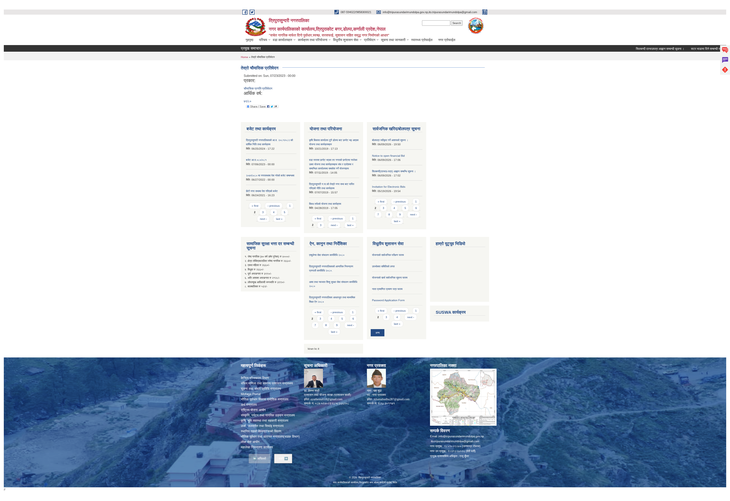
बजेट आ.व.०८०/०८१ (256, 159)
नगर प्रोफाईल (446, 40)
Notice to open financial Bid (388, 155)
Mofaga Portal (251, 394)
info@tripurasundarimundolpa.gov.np (461, 436)
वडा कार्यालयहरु (282, 40)
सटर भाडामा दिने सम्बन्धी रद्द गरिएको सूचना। (689, 48)
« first (255, 205)
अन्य (377, 332)
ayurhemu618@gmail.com (326, 399)
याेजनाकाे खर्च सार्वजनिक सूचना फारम (389, 277)
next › (263, 218)
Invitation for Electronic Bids (388, 186)
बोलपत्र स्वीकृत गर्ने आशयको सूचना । (390, 140)
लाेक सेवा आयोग (250, 442)
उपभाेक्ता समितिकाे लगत (383, 266)
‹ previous (274, 205)
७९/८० (247, 101)
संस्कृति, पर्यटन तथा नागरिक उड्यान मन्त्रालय (268, 415)
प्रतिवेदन (369, 40)
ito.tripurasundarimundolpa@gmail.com (455, 441)
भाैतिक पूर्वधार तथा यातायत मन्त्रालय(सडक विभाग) (270, 436)
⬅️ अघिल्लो (259, 458)
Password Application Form (388, 300)
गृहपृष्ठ (249, 40)
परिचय (263, 40)
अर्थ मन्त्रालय (249, 405)
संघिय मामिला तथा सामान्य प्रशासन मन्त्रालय (267, 383)
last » (279, 218)
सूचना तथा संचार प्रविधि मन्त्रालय (261, 389)
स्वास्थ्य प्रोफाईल (421, 40)
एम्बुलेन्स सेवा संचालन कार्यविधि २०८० (326, 254)
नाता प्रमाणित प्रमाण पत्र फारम (387, 289)
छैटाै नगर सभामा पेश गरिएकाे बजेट (262, 191)
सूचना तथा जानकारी (393, 40)
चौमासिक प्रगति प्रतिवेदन (258, 88)
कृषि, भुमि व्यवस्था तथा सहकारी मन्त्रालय (264, 420)
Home (244, 57)
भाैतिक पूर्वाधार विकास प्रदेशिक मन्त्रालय (264, 399)
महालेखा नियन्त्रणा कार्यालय (257, 447)
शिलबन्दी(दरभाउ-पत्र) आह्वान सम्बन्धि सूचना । (394, 171)
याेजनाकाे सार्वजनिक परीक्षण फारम (388, 254)
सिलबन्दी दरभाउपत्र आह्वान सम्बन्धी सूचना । (634, 48)
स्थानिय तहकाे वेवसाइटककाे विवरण (261, 431)
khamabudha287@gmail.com (391, 399)
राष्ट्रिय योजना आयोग (253, 410)
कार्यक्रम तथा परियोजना (312, 40)
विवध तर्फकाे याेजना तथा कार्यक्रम (325, 203)
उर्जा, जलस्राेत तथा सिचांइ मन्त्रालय (262, 426)
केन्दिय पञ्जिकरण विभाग (255, 378)
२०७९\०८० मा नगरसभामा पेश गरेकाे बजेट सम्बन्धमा (270, 175)
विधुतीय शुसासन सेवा (345, 40)
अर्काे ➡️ (283, 458)
